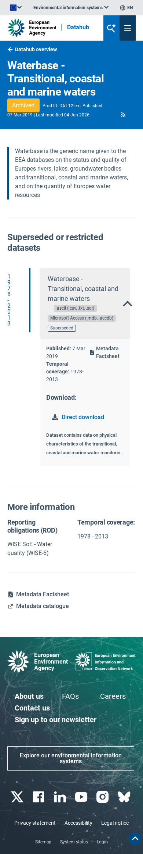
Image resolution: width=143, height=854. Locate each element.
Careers (113, 696)
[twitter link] (18, 797)
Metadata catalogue (42, 606)
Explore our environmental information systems (71, 758)
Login (102, 841)
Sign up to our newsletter (55, 719)
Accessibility (78, 823)
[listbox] (70, 7)
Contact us (32, 708)
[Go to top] (135, 838)
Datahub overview (36, 49)
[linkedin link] (60, 797)
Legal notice (115, 823)
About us (29, 696)
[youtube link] (82, 797)
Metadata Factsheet (108, 352)
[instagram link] (103, 797)
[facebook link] (39, 797)
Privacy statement (35, 823)
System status (74, 841)
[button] (123, 115)
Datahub (78, 27)
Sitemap (43, 841)
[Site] (31, 27)
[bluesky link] (124, 797)
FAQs (70, 696)
